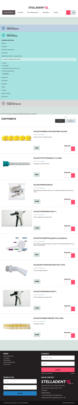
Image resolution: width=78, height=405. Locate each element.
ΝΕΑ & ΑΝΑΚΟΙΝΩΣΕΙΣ (32, 12)
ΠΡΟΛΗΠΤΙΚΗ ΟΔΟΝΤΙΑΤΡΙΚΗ (8, 49)
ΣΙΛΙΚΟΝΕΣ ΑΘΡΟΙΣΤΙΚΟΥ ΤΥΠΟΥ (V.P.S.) (11, 68)
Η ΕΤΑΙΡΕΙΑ (20, 12)
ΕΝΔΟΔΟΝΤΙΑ (5, 77)
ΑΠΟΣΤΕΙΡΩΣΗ (5, 80)
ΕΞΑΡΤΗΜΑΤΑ (6, 73)
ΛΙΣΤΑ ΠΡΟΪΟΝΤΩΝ (8, 12)
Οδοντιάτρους (12, 36)
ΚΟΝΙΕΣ (3, 87)
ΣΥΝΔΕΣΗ (55, 12)
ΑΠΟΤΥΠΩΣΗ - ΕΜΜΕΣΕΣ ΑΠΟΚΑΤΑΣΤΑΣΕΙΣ (11, 59)
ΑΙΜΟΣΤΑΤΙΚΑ (4, 96)
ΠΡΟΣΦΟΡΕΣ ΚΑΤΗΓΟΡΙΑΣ (8, 40)
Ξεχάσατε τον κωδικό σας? (47, 373)
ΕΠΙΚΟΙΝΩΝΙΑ (46, 12)
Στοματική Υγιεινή (14, 104)
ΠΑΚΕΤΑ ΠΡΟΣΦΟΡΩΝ (70, 121)
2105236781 (44, 390)
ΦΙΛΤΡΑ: (65, 117)
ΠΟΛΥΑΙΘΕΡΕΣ (6, 65)
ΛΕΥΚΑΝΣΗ (4, 90)
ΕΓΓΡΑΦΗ (73, 373)
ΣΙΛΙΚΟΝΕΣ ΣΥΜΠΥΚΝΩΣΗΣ (8, 71)
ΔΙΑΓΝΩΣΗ (4, 43)
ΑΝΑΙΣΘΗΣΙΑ (4, 46)
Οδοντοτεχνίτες (13, 29)
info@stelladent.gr (45, 392)
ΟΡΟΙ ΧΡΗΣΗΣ (7, 364)
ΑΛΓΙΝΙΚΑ (5, 63)
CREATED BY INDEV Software (68, 402)
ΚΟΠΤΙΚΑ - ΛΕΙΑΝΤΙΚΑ (6, 93)
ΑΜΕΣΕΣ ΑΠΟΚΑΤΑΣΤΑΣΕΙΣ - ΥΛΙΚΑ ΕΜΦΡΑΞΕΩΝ (12, 56)
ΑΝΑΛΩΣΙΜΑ (4, 83)
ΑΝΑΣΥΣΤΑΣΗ (4, 53)
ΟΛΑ (60, 120)
